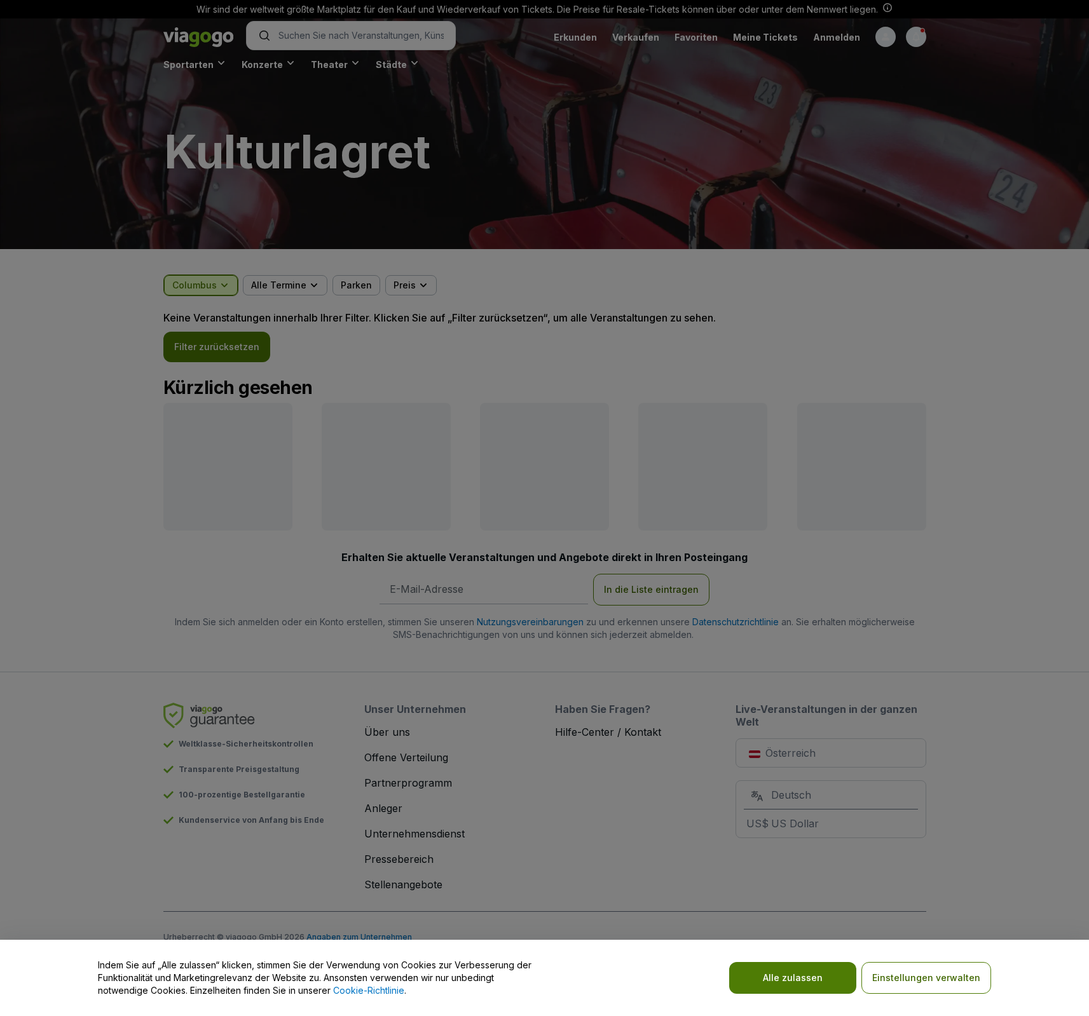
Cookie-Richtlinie (368, 990)
